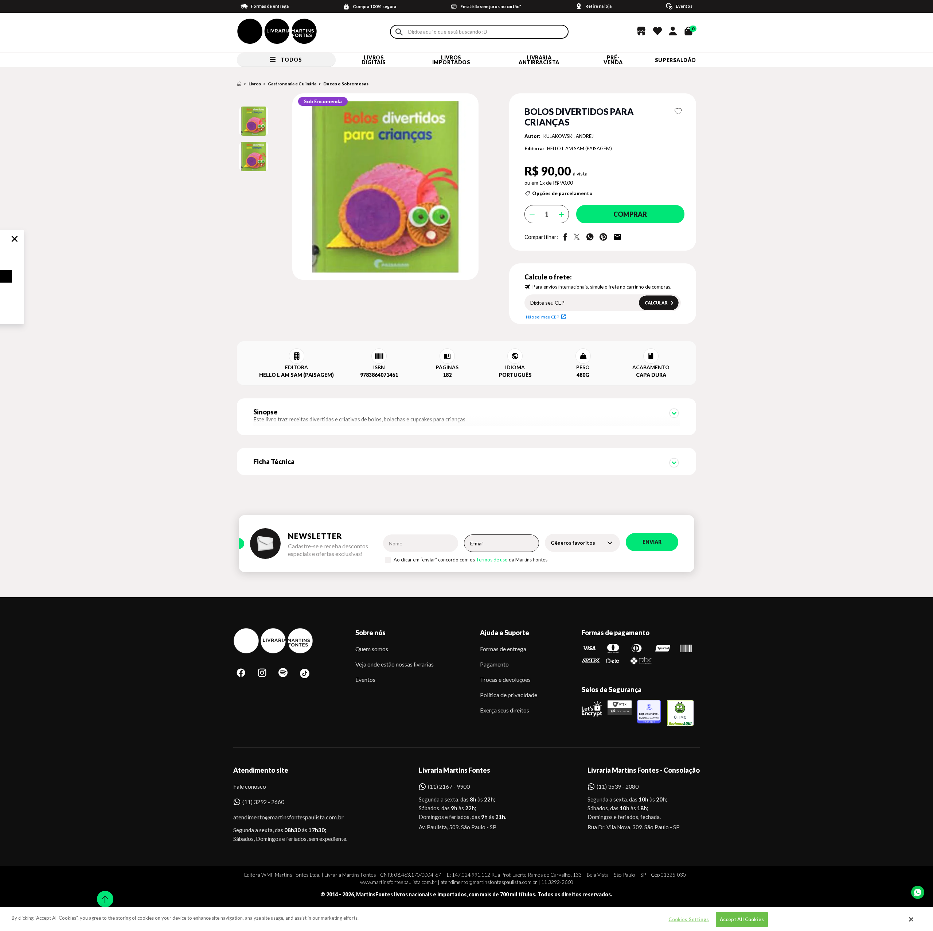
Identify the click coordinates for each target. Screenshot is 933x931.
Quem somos (371, 648)
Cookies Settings (688, 919)
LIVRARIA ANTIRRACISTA (539, 60)
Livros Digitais (374, 60)
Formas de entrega (503, 648)
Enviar (652, 542)
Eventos (365, 679)
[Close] (911, 919)
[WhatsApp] (917, 892)
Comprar (630, 214)
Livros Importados (451, 60)
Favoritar (678, 111)
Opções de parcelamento (562, 193)
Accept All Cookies (742, 919)
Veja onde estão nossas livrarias (394, 664)
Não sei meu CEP (542, 317)
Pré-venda (613, 60)
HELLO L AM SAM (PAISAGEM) (579, 148)
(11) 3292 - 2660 (263, 801)
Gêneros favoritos (573, 543)
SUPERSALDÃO (675, 60)
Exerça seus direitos (504, 710)
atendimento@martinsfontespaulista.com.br (282, 817)
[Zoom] (253, 121)
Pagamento (494, 664)
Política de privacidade (508, 694)
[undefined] (360, 187)
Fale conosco (249, 786)
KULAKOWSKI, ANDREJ (568, 136)
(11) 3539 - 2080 (618, 786)
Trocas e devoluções (505, 679)
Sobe (103, 894)
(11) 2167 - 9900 (449, 786)
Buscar (399, 32)
